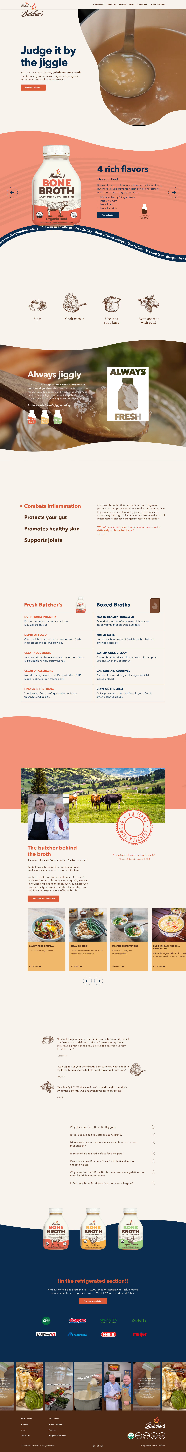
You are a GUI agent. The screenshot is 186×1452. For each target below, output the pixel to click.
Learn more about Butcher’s (43, 898)
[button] (12, 192)
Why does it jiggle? (33, 87)
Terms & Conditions (158, 1446)
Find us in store (108, 215)
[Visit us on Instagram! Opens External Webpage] (93, 1445)
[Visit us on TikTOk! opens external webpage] (97, 1445)
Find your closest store (93, 1301)
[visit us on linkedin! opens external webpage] (101, 1445)
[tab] (55, 506)
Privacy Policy (145, 1446)
